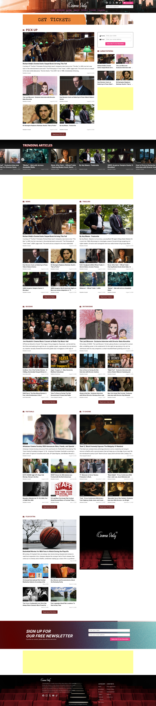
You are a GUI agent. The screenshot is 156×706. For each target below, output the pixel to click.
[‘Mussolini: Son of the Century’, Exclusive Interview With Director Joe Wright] (120, 489)
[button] (133, 159)
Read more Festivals (49, 507)
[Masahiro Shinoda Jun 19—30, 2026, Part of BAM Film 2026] (35, 489)
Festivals (84, 10)
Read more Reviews (49, 402)
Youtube (117, 3)
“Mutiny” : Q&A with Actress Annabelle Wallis (119, 289)
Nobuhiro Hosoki (27, 73)
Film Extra (101, 10)
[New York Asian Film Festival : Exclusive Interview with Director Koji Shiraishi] (120, 384)
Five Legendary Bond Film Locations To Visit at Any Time (63, 604)
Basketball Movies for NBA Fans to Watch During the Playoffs (46, 551)
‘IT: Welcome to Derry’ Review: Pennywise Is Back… (89, 476)
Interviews (61, 10)
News (53, 10)
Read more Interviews (106, 402)
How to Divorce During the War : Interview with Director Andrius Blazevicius (91, 167)
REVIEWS (29, 306)
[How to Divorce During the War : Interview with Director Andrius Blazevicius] (92, 156)
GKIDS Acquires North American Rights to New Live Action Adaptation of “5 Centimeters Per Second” (63, 290)
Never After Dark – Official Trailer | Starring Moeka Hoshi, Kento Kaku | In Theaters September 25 (119, 267)
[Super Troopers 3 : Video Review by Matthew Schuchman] (63, 361)
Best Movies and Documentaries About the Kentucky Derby (63, 581)
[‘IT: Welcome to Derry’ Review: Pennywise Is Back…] (92, 466)
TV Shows (92, 10)
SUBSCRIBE (129, 3)
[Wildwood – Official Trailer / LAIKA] (92, 279)
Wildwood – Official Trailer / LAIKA (90, 288)
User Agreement (111, 686)
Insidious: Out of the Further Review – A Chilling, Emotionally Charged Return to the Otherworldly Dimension (35, 372)
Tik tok (120, 3)
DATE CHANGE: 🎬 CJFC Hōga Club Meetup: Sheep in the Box (33, 476)
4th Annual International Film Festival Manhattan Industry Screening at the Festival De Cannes (34, 582)
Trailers (76, 10)
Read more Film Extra (49, 612)
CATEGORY (101, 684)
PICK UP (32, 30)
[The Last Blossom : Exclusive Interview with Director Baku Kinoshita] (40, 85)
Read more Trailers (106, 297)
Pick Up (61, 122)
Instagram (110, 3)
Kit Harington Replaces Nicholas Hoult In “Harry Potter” (40, 125)
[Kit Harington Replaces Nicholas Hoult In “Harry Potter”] (40, 114)
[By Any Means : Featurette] (77, 114)
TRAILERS (86, 201)
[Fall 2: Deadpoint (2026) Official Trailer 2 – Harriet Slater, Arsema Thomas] (92, 256)
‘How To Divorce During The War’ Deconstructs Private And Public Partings (61, 395)
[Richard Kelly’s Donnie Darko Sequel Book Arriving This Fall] (58, 47)
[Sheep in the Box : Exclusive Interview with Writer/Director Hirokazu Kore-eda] (92, 384)
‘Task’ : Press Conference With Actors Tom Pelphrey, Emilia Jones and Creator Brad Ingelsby (92, 500)
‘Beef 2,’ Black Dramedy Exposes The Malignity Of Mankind (101, 446)
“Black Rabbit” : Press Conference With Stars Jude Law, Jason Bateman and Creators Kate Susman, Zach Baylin (120, 477)
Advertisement (111, 692)
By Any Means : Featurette (68, 125)
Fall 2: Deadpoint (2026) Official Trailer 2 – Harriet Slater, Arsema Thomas (92, 266)
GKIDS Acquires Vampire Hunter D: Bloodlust (64, 166)
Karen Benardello (27, 374)
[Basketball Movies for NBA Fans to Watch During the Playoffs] (49, 534)
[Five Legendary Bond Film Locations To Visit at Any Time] (63, 594)
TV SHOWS (86, 411)
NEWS (28, 201)
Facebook (107, 3)
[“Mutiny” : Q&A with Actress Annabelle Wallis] (120, 279)
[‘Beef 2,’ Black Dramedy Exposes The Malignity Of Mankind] (106, 429)
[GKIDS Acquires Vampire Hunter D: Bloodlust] (64, 156)
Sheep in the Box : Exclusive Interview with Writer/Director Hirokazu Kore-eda (92, 394)
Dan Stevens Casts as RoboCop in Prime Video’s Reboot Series (77, 98)
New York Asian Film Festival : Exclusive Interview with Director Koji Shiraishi (120, 394)
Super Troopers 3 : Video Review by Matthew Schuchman (62, 371)
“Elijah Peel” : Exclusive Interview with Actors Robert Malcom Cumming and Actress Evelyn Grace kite (119, 372)
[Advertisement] (115, 98)
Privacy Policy (110, 689)
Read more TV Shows (106, 507)
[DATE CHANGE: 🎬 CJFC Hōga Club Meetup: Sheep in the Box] (35, 466)
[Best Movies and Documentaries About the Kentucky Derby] (63, 571)
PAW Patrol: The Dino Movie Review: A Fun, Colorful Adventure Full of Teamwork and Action (34, 395)
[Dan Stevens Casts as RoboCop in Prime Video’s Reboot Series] (77, 85)
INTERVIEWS (87, 306)
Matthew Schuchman (55, 374)
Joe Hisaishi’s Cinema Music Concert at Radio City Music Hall (120, 166)
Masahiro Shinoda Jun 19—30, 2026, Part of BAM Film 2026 (35, 499)
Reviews (69, 10)
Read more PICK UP (58, 134)
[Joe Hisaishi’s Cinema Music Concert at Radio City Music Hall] (120, 156)
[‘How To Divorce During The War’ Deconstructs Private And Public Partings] (63, 384)
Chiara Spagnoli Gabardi (56, 397)
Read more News (49, 297)
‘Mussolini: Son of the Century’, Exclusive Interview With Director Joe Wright (120, 499)
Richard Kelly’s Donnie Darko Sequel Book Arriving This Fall (45, 64)
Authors (109, 694)
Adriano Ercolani (83, 479)
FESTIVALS (30, 411)
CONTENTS (110, 684)
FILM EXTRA (30, 516)
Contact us (110, 697)
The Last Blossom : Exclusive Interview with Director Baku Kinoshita (39, 98)
